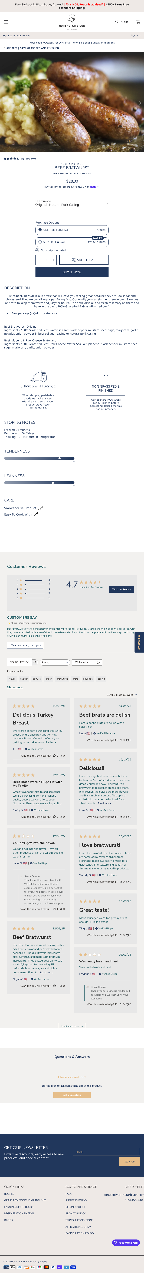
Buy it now (72, 272)
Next (140, 103)
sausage (88, 678)
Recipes (9, 1193)
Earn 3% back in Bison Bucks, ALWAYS (39, 4)
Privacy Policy (75, 1213)
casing (101, 678)
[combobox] (55, 662)
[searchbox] (19, 662)
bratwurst (62, 678)
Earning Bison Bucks (18, 1207)
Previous (3, 103)
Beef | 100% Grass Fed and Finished (32, 48)
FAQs (69, 1193)
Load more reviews (72, 1026)
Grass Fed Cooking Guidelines (25, 1200)
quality (24, 678)
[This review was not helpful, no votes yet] (61, 756)
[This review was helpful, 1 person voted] (54, 909)
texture (37, 678)
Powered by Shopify (37, 1261)
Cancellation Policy (80, 1233)
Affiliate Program (78, 1226)
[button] (6, 22)
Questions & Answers (72, 1056)
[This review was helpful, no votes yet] (54, 756)
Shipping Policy (76, 1200)
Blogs (8, 1220)
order (49, 678)
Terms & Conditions (79, 1220)
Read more (104, 803)
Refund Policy (75, 1207)
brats (75, 678)
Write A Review (121, 589)
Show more (15, 687)
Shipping (58, 173)
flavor (12, 678)
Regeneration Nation (19, 1213)
